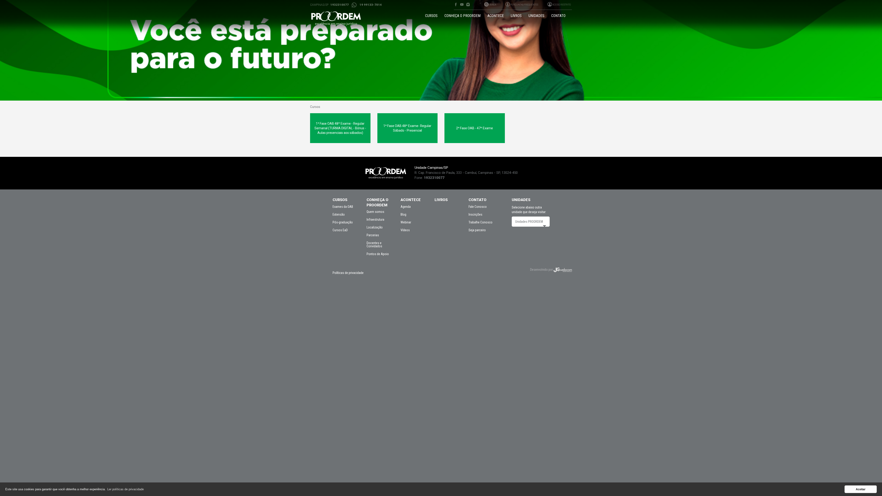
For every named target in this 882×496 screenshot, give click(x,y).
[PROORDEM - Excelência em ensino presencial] (340, 18)
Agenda (406, 207)
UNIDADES (536, 16)
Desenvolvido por (542, 269)
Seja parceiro (477, 230)
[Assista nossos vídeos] (462, 4)
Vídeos (405, 230)
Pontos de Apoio (378, 254)
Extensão (339, 214)
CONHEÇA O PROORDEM (462, 16)
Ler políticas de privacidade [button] (125, 489)
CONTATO (558, 16)
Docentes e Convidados (374, 244)
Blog (403, 214)
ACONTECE (495, 16)
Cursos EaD (340, 230)
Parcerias (373, 235)
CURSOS (431, 16)
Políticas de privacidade (348, 273)
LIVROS (516, 16)
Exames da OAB (343, 207)
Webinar (406, 222)
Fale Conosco (478, 207)
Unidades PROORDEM (529, 221)
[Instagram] (468, 4)
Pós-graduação (343, 222)
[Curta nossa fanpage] (455, 4)
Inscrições (475, 214)
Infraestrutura (375, 219)
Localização (375, 227)
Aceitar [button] (860, 489)
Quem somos (375, 212)
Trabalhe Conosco (480, 222)
